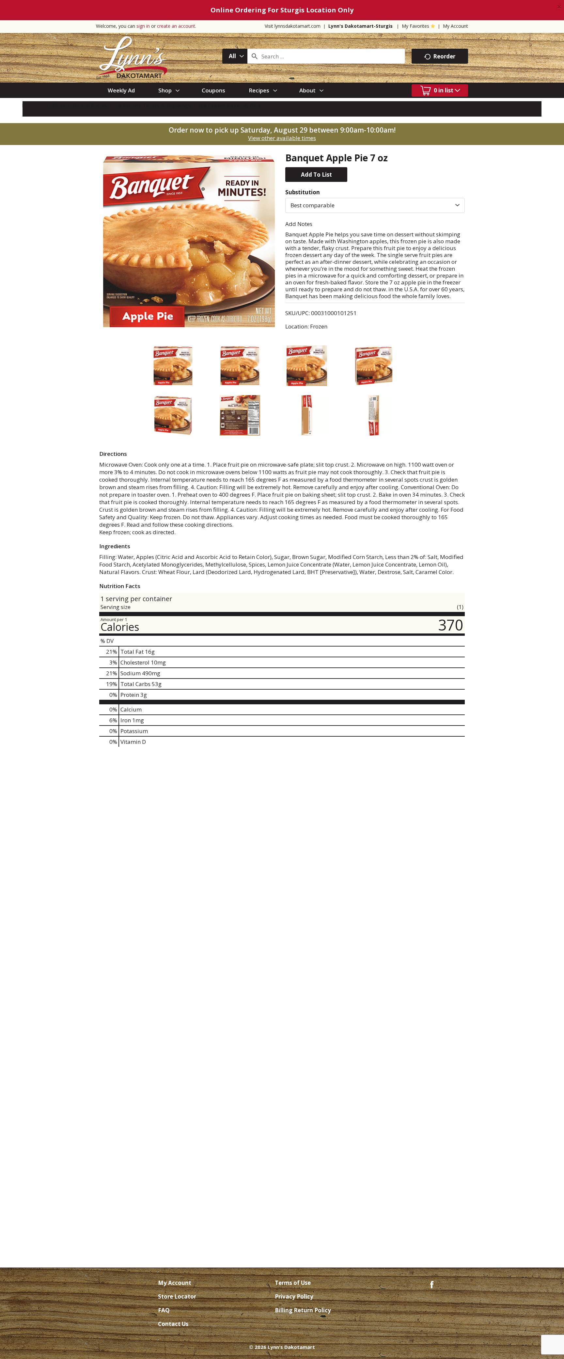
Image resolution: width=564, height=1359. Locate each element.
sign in (143, 26)
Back (35, 105)
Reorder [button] (444, 56)
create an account (176, 26)
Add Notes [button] (298, 224)
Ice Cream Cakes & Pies (229, 105)
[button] (316, 174)
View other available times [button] (282, 138)
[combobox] (234, 56)
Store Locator (177, 1296)
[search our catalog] (254, 56)
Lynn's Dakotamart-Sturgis (360, 26)
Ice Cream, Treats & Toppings (153, 105)
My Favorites (415, 26)
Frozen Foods (89, 105)
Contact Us (173, 1324)
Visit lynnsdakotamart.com (293, 26)
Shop (58, 105)
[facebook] (432, 1284)
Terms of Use (293, 1283)
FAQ (164, 1310)
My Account (455, 26)
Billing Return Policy (303, 1310)
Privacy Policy (294, 1296)
